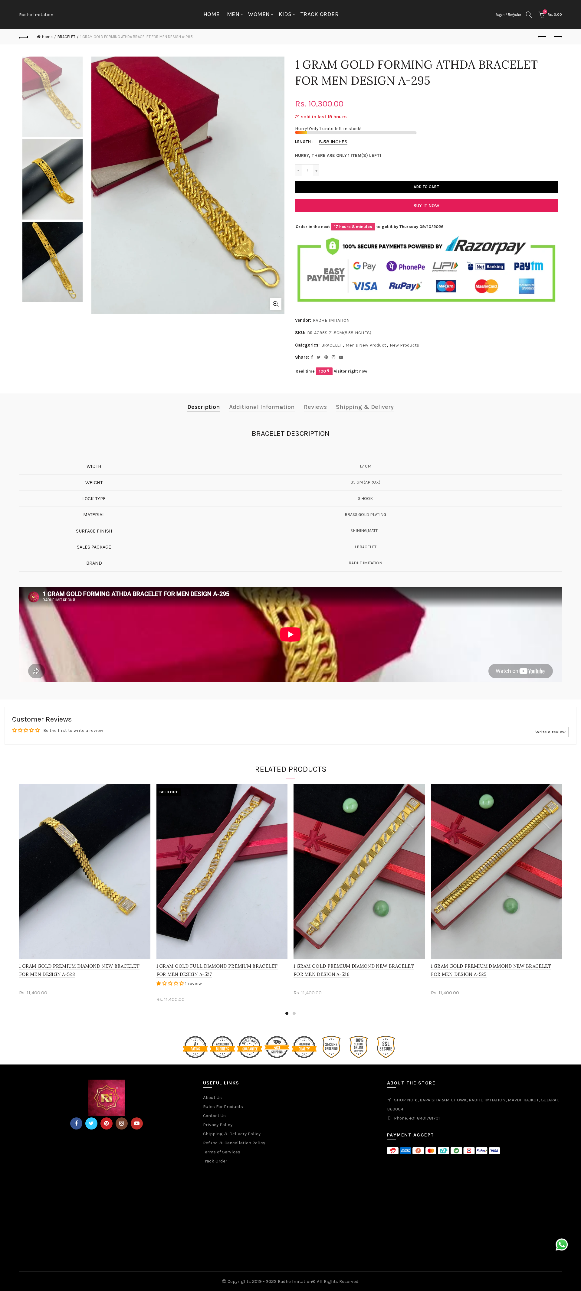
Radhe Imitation (36, 14)
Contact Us (214, 1115)
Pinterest (106, 1123)
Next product (557, 37)
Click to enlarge (275, 304)
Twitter (91, 1123)
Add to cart (426, 186)
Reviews (315, 406)
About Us (212, 1097)
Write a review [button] (550, 732)
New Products (404, 345)
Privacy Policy (217, 1124)
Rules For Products (223, 1106)
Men (233, 14)
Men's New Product (366, 345)
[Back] (23, 37)
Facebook (76, 1123)
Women (259, 14)
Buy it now (426, 205)
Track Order (319, 14)
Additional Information (262, 406)
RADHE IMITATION (331, 320)
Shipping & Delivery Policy (232, 1133)
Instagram (122, 1123)
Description (203, 406)
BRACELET (66, 36)
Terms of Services (221, 1152)
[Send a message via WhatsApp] (562, 1244)
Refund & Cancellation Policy (234, 1143)
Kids (285, 14)
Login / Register (508, 14)
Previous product (542, 37)
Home (211, 14)
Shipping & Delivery (365, 406)
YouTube (137, 1123)
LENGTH (303, 141)
